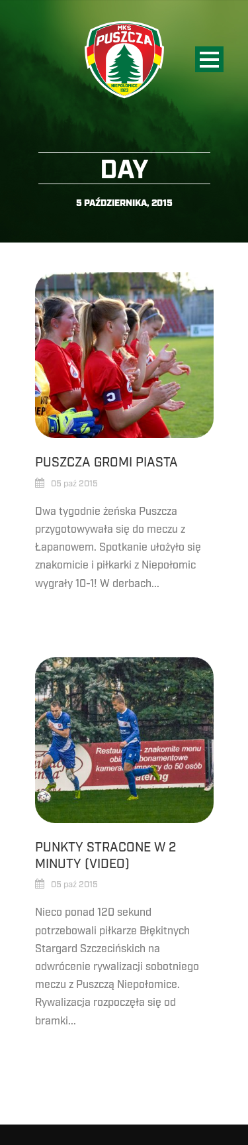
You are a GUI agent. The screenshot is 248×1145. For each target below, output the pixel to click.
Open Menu (209, 59)
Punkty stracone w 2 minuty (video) (105, 856)
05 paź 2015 (74, 483)
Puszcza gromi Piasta (106, 462)
